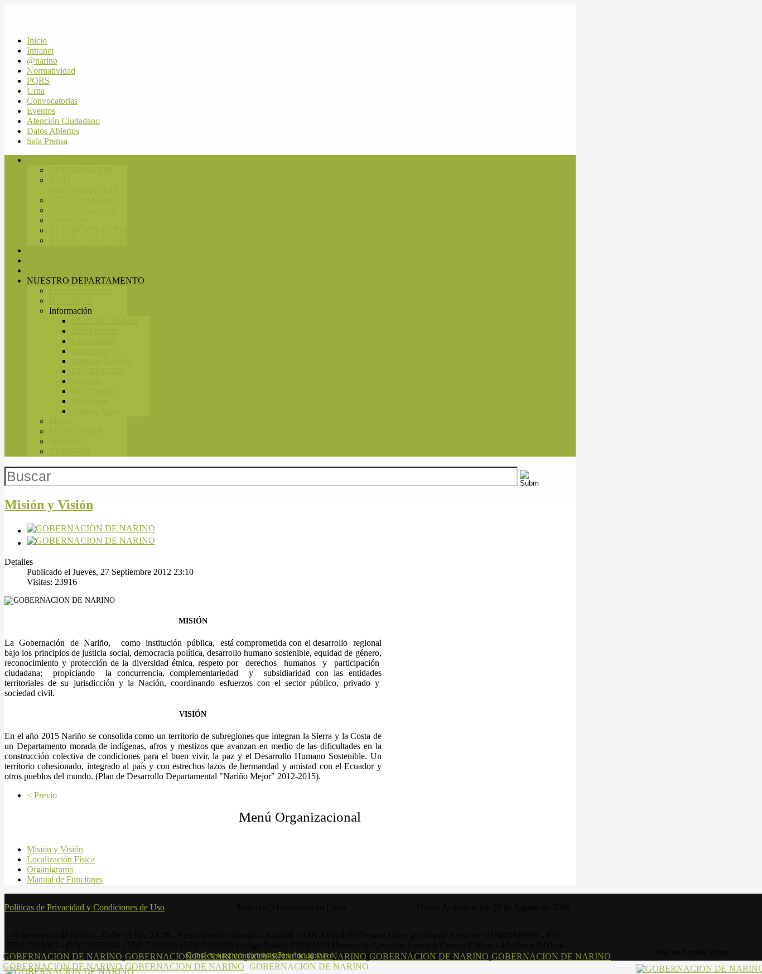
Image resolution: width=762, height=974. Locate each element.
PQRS (38, 80)
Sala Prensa (47, 141)
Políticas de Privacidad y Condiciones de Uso (84, 907)
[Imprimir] (91, 530)
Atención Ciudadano (63, 121)
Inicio (37, 40)
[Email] (91, 543)
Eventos (41, 111)
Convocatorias (52, 100)
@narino (42, 60)
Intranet (40, 50)
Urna (36, 90)
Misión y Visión (48, 504)
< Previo (42, 795)
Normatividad (51, 70)
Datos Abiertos (53, 131)
